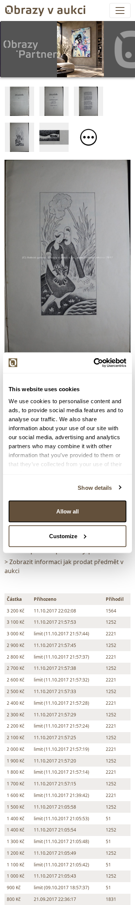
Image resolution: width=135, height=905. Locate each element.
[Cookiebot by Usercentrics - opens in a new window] (95, 363)
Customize (63, 536)
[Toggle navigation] (120, 10)
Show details (95, 487)
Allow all (67, 511)
